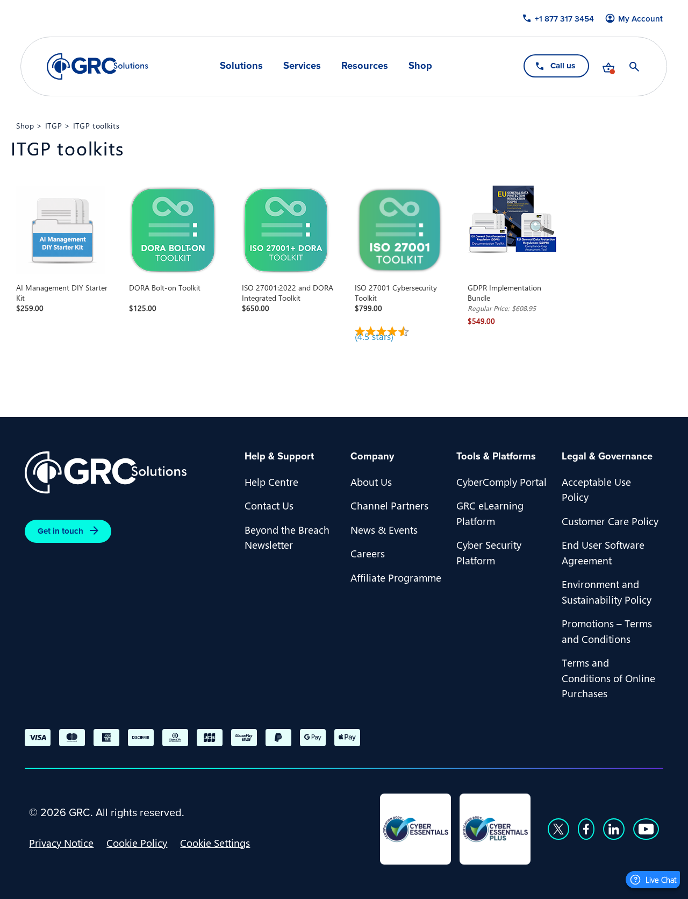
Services (302, 65)
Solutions (241, 65)
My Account (641, 18)
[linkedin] (614, 829)
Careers (367, 553)
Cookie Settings (215, 843)
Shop (420, 65)
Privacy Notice (61, 843)
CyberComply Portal (501, 482)
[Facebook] (586, 829)
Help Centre (271, 482)
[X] (558, 829)
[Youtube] (646, 829)
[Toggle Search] (634, 66)
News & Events (384, 529)
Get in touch (60, 531)
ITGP (53, 125)
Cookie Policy (136, 843)
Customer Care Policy (610, 521)
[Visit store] (609, 66)
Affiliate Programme (395, 577)
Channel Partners (389, 505)
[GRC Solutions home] (128, 472)
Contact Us (269, 505)
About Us (371, 482)
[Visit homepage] (97, 66)
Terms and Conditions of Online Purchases (608, 677)
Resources (364, 65)
